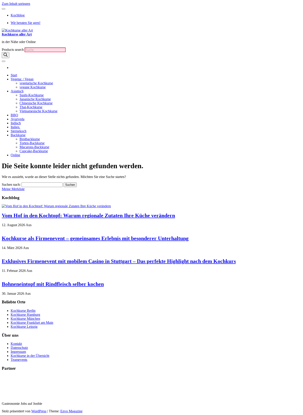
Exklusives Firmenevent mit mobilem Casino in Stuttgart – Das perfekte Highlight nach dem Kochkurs (119, 261)
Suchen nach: (11, 184)
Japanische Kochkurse (35, 99)
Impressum (18, 352)
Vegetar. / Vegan (22, 79)
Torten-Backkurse (32, 143)
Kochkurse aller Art (17, 34)
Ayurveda (17, 119)
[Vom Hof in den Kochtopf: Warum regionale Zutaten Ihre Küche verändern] (56, 206)
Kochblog (18, 15)
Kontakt (16, 344)
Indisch (16, 123)
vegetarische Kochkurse (36, 83)
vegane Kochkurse (33, 87)
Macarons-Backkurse (34, 147)
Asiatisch (17, 91)
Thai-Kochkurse (31, 107)
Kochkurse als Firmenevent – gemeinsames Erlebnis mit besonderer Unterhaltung (95, 238)
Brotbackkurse (30, 139)
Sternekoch (18, 131)
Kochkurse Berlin (23, 310)
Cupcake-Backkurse (34, 151)
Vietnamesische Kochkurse (38, 111)
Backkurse (18, 135)
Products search (13, 49)
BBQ (14, 115)
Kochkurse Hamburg (25, 314)
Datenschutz (19, 348)
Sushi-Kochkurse (32, 95)
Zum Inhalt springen (16, 4)
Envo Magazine (71, 411)
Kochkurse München (25, 318)
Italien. (15, 127)
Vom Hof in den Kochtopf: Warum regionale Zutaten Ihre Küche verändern (88, 215)
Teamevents (19, 360)
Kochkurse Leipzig (24, 326)
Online (15, 155)
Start (14, 75)
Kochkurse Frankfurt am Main (32, 322)
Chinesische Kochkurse (36, 103)
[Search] (5, 55)
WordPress (38, 411)
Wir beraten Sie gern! (25, 23)
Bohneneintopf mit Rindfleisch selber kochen (53, 284)
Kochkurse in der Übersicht (30, 356)
